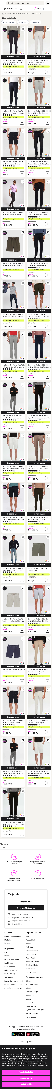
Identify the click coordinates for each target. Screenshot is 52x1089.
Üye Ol (6, 952)
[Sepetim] (47, 3)
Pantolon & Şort (37, 14)
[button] (11, 53)
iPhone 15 (29, 981)
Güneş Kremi (31, 1006)
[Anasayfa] (3, 13)
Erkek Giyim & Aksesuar (21, 14)
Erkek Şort (23, 22)
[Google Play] (18, 1034)
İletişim (7, 944)
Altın (27, 936)
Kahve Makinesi (32, 1013)
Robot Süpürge (31, 940)
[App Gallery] (33, 1034)
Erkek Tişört (30, 969)
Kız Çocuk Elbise (32, 985)
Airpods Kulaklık (32, 951)
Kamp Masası (31, 1017)
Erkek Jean (35, 22)
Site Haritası (9, 977)
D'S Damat (3, 847)
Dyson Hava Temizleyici (35, 1010)
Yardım (7, 956)
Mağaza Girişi (26, 901)
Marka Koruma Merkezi (13, 936)
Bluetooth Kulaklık (33, 961)
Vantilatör (29, 1003)
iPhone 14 (29, 944)
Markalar (7, 940)
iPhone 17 (29, 988)
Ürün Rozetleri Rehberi (13, 985)
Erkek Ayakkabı (32, 965)
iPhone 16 (29, 995)
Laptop (28, 999)
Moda (9, 14)
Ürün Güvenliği (10, 974)
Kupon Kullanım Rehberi (13, 981)
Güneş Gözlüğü (32, 992)
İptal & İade (8, 963)
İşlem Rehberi (9, 967)
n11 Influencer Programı (13, 988)
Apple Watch (30, 958)
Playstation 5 (31, 954)
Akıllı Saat (29, 947)
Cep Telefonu (31, 972)
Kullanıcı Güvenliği (11, 970)
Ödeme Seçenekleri (11, 959)
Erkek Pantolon (8, 22)
